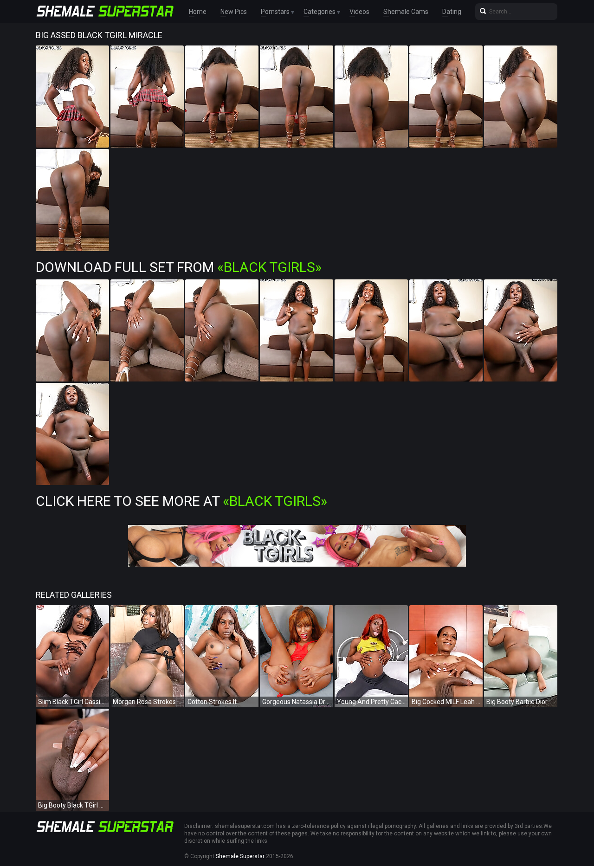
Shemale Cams (405, 11)
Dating (451, 11)
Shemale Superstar (240, 856)
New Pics (233, 11)
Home (198, 11)
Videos (359, 11)
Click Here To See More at (181, 501)
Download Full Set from (179, 267)
